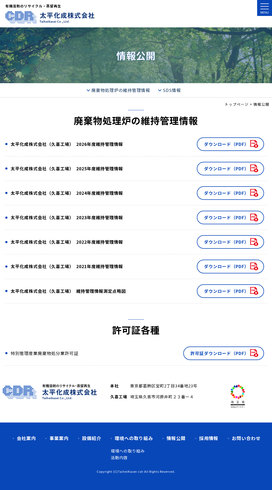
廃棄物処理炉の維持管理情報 (120, 90)
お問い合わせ (246, 438)
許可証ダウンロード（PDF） (219, 353)
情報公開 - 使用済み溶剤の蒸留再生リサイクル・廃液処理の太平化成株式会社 (50, 17)
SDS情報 (172, 90)
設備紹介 (91, 438)
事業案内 (59, 438)
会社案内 (26, 438)
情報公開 (176, 438)
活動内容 (119, 457)
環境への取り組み (128, 451)
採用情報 (208, 438)
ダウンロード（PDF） (226, 144)
